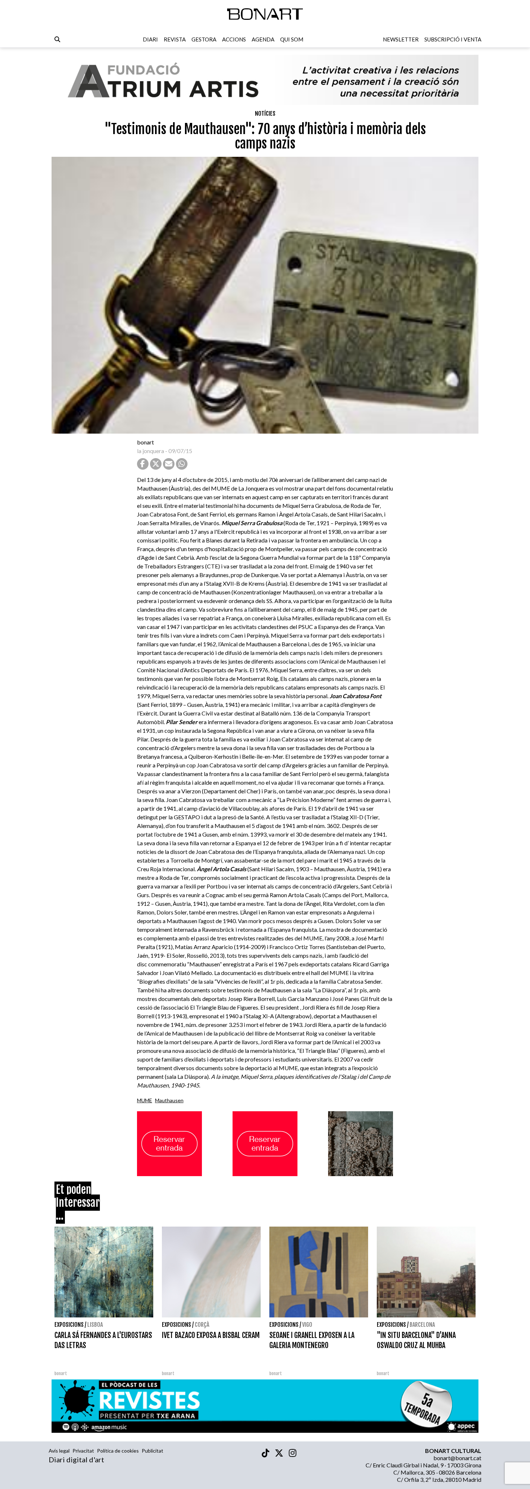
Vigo (307, 1324)
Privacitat (83, 1451)
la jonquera (150, 450)
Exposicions (69, 1324)
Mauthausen (169, 1100)
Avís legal (59, 1451)
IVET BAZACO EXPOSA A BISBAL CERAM (211, 1335)
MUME (144, 1100)
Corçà (202, 1324)
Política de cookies (118, 1451)
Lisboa (95, 1324)
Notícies (265, 113)
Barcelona (422, 1324)
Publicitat (152, 1451)
